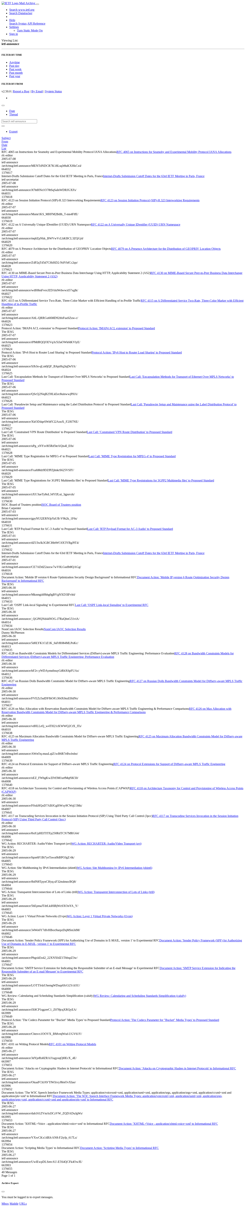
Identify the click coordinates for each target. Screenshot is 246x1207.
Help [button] (12, 20)
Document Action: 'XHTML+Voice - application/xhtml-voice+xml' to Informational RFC (164, 1123)
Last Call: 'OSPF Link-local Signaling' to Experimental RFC (111, 605)
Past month (16, 72)
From (5, 141)
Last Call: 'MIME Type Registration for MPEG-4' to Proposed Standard (132, 456)
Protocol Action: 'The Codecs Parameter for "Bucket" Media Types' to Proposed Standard (164, 1020)
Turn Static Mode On (30, 30)
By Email (37, 91)
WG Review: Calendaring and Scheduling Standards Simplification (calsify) (140, 995)
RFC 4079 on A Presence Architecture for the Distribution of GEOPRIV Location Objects (166, 248)
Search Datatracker (20, 13)
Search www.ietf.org (21, 9)
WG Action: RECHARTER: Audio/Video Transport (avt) (106, 843)
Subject (6, 138)
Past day (14, 65)
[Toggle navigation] (37, 4)
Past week (15, 69)
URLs (23, 1203)
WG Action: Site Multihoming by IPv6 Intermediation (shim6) (114, 867)
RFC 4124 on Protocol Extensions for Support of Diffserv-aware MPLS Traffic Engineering (169, 764)
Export (13, 131)
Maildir (14, 1203)
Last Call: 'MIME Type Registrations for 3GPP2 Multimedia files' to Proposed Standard (161, 480)
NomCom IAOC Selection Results (65, 629)
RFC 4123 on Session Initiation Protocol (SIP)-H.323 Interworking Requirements (150, 200)
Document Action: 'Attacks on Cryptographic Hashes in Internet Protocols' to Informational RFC (177, 1068)
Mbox (5, 1203)
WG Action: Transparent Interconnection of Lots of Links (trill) (116, 892)
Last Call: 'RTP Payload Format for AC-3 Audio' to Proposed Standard (130, 528)
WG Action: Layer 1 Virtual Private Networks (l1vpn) (100, 916)
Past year (14, 76)
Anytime (14, 62)
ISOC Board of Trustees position (61, 504)
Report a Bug (21, 91)
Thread (13, 114)
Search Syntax (18, 23)
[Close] (3, 1191)
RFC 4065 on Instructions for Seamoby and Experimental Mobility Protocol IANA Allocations (173, 152)
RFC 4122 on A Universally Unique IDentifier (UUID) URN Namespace (135, 224)
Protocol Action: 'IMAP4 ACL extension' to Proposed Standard (116, 328)
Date (12, 111)
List (4, 148)
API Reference (36, 23)
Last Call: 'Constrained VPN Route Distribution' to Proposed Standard (129, 432)
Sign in (13, 34)
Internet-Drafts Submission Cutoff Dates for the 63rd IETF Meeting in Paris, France (153, 176)
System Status (53, 91)
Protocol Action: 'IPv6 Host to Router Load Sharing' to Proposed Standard (137, 352)
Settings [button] (14, 27)
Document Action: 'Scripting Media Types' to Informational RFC (119, 1148)
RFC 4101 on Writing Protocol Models (72, 1044)
